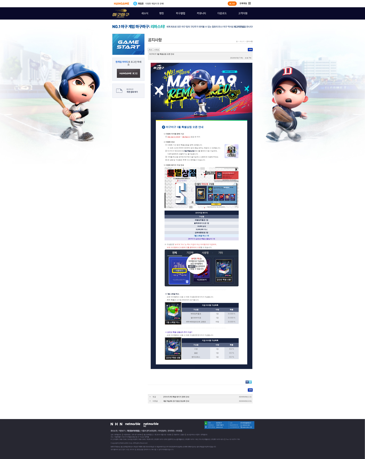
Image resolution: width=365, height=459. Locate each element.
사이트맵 (179, 431)
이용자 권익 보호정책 (148, 431)
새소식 (242, 41)
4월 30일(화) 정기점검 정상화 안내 (176, 401)
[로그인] (232, 3)
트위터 (250, 382)
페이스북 (247, 382)
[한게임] (121, 3)
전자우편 (171, 431)
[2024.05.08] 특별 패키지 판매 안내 (176, 397)
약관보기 (122, 431)
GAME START (128, 44)
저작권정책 (162, 431)
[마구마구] (119, 11)
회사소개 (114, 431)
